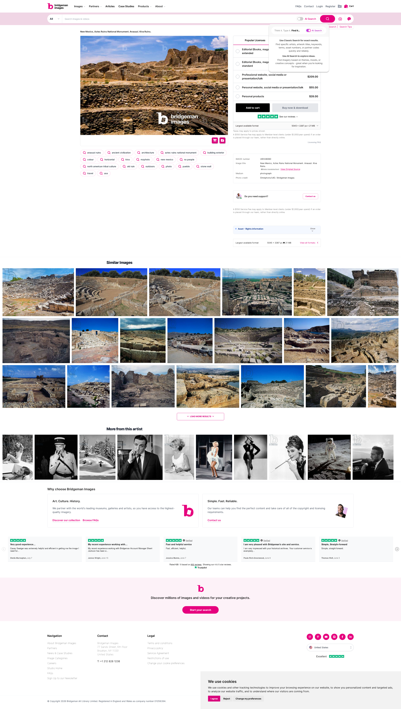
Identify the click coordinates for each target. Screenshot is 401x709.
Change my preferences (248, 698)
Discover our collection (66, 520)
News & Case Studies (59, 653)
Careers (51, 663)
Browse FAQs (91, 520)
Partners (52, 648)
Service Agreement (158, 653)
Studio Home (54, 668)
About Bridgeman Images (61, 643)
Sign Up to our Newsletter (62, 678)
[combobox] (199, 18)
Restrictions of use (158, 658)
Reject (226, 698)
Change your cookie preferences (166, 663)
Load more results (200, 416)
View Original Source (290, 169)
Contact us (310, 196)
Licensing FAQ (314, 142)
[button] (277, 230)
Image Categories (57, 658)
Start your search (200, 609)
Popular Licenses (255, 40)
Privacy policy (155, 648)
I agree (214, 698)
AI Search (310, 18)
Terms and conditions (159, 643)
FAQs (50, 673)
